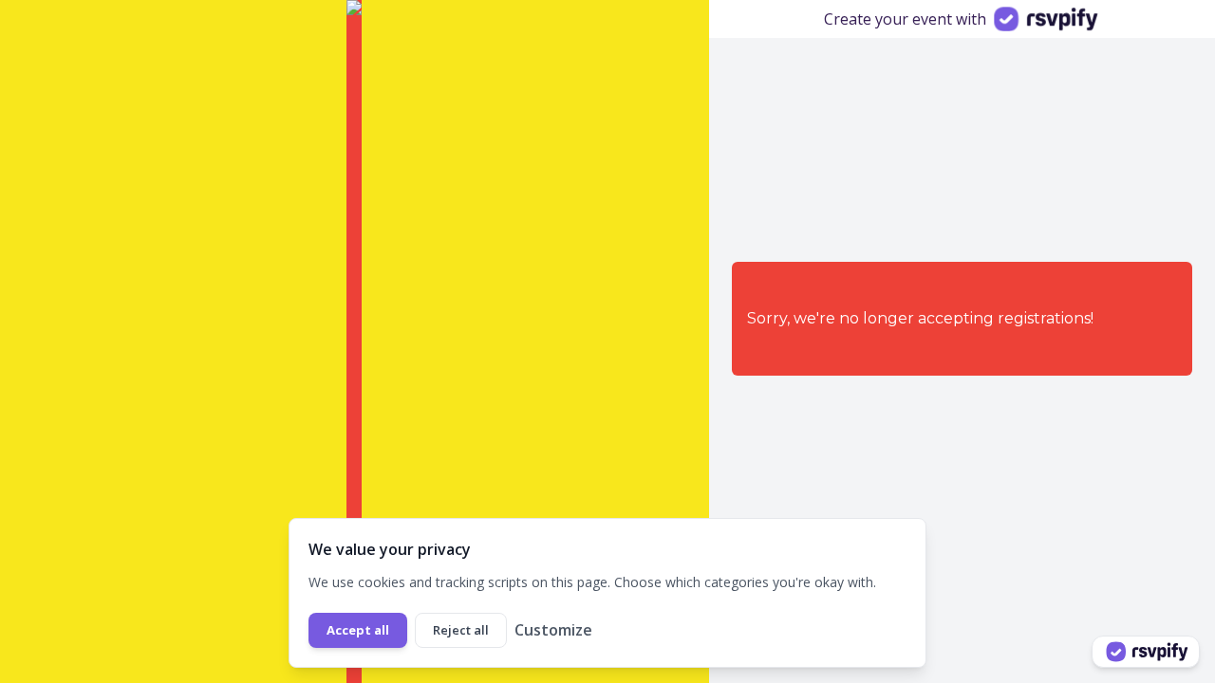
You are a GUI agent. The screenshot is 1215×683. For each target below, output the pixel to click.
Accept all (358, 629)
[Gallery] (354, 341)
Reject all (461, 629)
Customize (553, 629)
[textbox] (274, 548)
